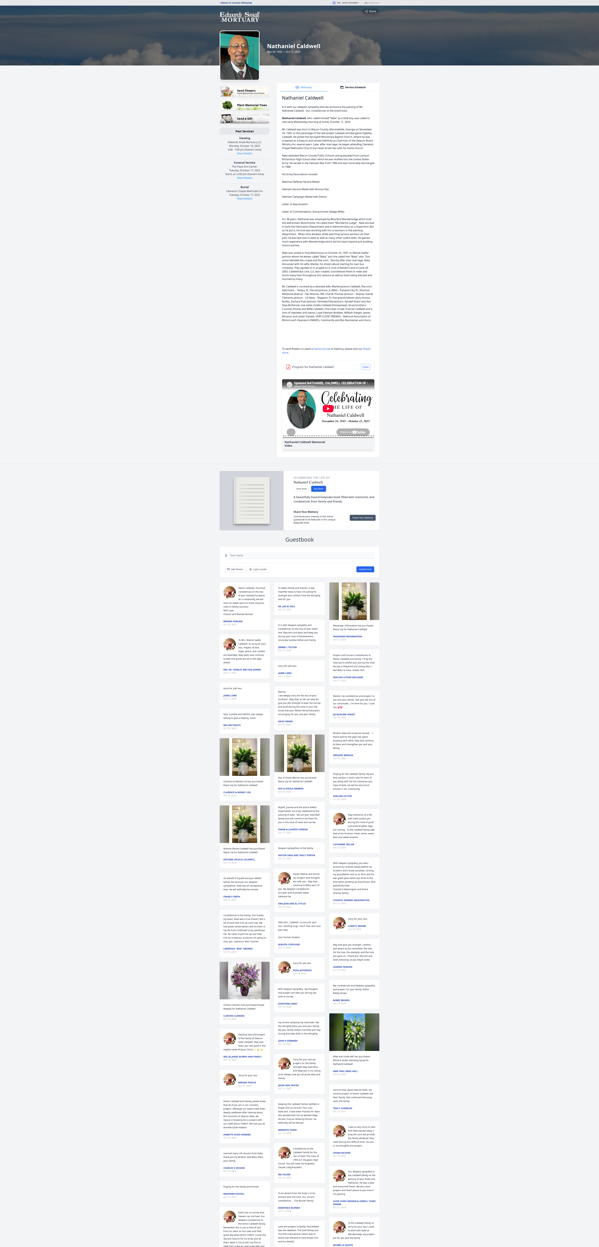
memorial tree (321, 349)
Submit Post (365, 569)
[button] (244, 757)
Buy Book (318, 488)
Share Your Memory (362, 517)
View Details (244, 153)
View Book (301, 488)
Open (366, 367)
